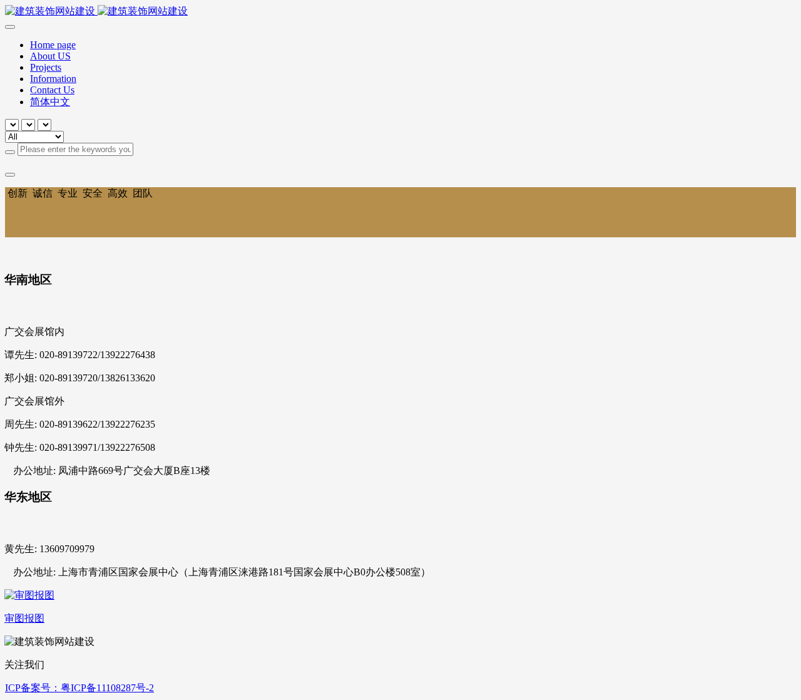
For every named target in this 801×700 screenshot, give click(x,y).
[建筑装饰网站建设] (400, 11)
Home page (53, 44)
